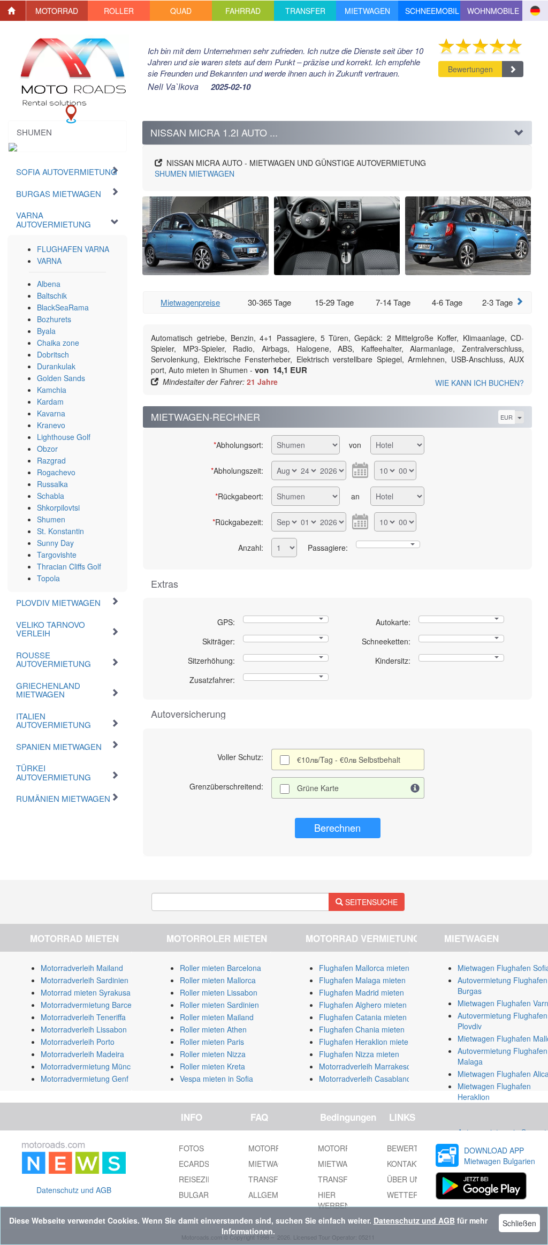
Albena (48, 283)
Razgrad (51, 460)
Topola (48, 578)
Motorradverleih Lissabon (84, 1029)
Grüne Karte (318, 788)
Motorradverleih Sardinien (84, 980)
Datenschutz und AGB (73, 1190)
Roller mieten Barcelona (220, 967)
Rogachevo (56, 472)
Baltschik (52, 295)
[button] (57, 11)
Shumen (51, 519)
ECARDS (194, 1163)
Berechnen (337, 827)
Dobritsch (53, 354)
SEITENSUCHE (370, 902)
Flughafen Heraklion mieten (366, 1041)
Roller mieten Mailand (217, 1017)
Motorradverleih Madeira (82, 1054)
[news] (74, 1155)
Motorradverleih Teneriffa (83, 1017)
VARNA (49, 260)
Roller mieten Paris (212, 1041)
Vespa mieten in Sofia (216, 1078)
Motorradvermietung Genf (84, 1078)
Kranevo (51, 425)
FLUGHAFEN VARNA (73, 249)
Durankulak (56, 366)
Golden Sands (61, 378)
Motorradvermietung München (92, 1066)
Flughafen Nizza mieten (359, 1054)
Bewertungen (470, 69)
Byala (46, 330)
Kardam (50, 401)
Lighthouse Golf (63, 436)
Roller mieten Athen (213, 1029)
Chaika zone (58, 342)
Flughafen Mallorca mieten (364, 967)
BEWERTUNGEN (416, 1148)
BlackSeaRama (63, 307)
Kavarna (51, 413)
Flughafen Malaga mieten (362, 980)
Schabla (50, 495)
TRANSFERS (340, 1179)
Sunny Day (55, 542)
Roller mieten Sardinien (219, 1004)
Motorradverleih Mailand (82, 967)
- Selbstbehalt (348, 759)
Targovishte (57, 554)
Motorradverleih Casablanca (367, 1078)
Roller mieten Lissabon (218, 992)
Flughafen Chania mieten (362, 1029)
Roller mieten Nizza (213, 1054)
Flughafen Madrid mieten (361, 992)
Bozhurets (54, 319)
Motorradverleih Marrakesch (367, 1066)
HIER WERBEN (334, 1200)
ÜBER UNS (406, 1179)
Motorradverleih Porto (78, 1041)
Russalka (52, 484)
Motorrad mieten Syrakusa (86, 992)
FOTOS (191, 1148)
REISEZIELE (200, 1179)
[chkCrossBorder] (415, 788)
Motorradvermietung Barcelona (93, 1004)
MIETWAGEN (194, 173)
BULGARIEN (200, 1194)
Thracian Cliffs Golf (69, 566)
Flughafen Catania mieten (363, 1017)
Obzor (47, 448)
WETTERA (405, 1194)
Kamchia (51, 389)
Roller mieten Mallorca (218, 980)
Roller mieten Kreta (212, 1066)
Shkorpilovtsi (58, 507)
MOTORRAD (339, 1148)
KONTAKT (404, 1163)
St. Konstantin (60, 531)
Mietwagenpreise (190, 302)
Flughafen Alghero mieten (363, 1004)
